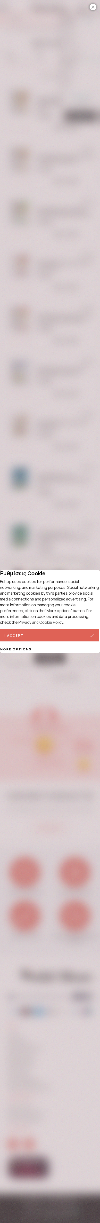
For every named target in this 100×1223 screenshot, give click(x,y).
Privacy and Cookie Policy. (41, 622)
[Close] (93, 7)
